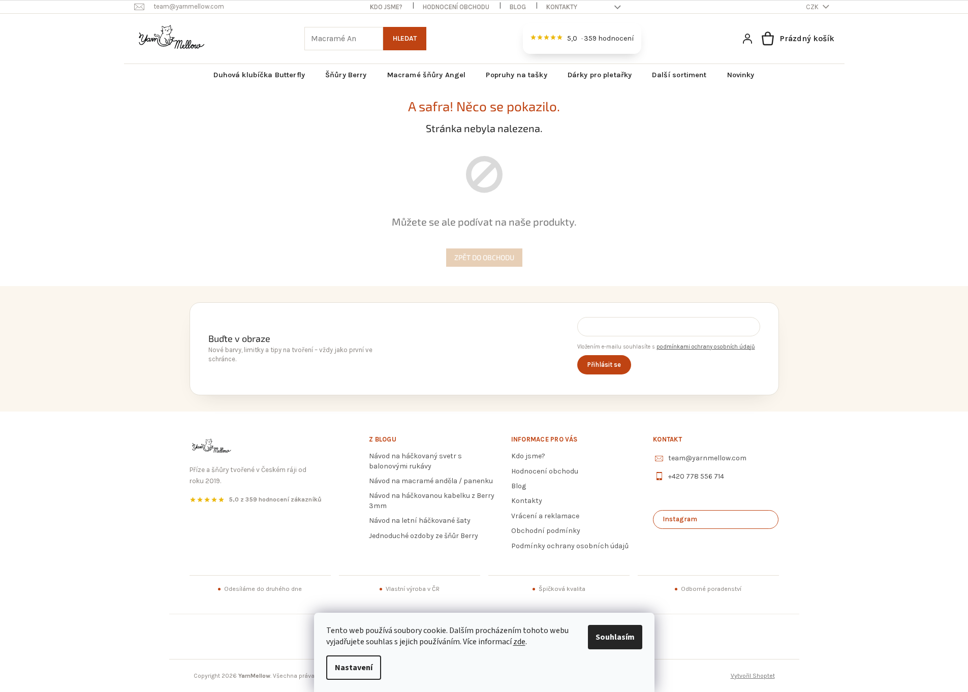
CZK (813, 7)
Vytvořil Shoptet (753, 675)
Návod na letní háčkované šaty (420, 520)
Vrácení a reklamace (545, 516)
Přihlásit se (604, 364)
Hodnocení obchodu (456, 7)
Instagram (680, 519)
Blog (518, 7)
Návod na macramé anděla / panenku (431, 481)
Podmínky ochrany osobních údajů (570, 546)
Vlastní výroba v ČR (413, 588)
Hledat (405, 38)
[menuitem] (259, 75)
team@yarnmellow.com (707, 458)
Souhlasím (615, 637)
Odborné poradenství (711, 588)
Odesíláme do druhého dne (263, 588)
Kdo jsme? (386, 7)
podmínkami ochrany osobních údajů (706, 346)
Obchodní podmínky (545, 530)
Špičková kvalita (562, 588)
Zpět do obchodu (484, 257)
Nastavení (353, 667)
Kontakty (561, 7)
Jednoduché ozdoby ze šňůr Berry (423, 535)
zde (519, 641)
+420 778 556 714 (696, 476)
